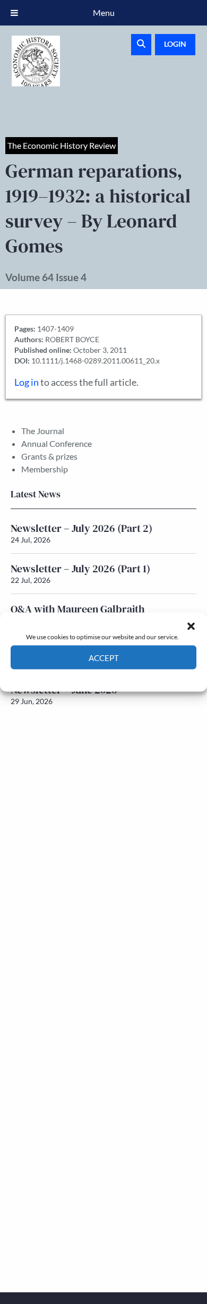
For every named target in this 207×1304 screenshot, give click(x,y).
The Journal (42, 431)
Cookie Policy (79, 677)
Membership (44, 469)
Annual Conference (56, 443)
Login (175, 43)
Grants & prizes (49, 456)
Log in (26, 382)
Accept (104, 657)
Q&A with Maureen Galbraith (78, 609)
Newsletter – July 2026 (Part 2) (81, 528)
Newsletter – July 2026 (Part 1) (80, 568)
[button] (191, 626)
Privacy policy (122, 677)
